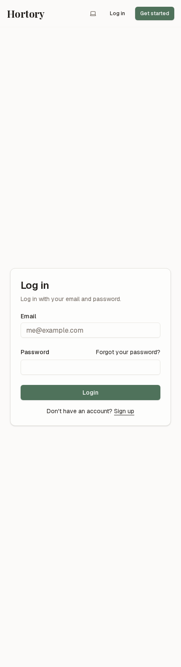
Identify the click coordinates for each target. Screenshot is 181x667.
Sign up (124, 411)
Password (35, 352)
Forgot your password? (128, 352)
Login (90, 392)
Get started (154, 13)
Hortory (26, 13)
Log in (117, 13)
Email (28, 316)
